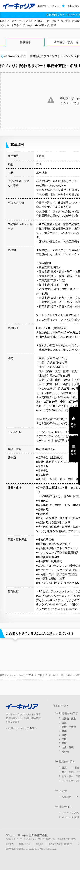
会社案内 (10, 844)
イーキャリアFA (70, 813)
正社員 (41, 675)
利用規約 (39, 844)
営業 (64, 767)
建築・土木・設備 (47, 21)
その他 (65, 751)
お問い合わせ (24, 844)
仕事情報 (25, 42)
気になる (73, 425)
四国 (64, 743)
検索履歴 (73, 452)
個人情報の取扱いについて (60, 844)
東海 (64, 731)
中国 (64, 739)
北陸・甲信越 (69, 726)
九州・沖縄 (68, 747)
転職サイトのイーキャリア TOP (16, 21)
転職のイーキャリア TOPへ (22, 728)
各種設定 (66, 796)
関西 (64, 735)
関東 (64, 722)
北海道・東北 (69, 718)
